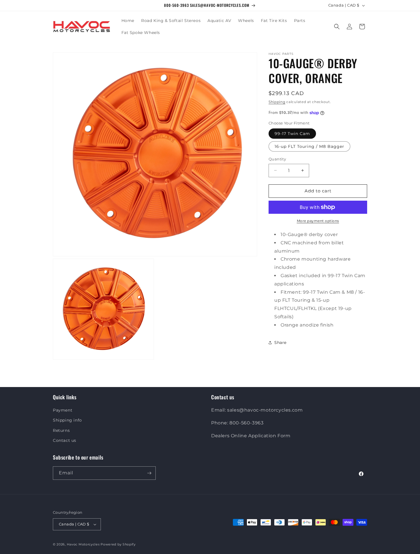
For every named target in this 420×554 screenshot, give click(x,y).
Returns (61, 430)
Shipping (277, 102)
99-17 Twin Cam (292, 133)
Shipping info (67, 420)
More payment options (318, 221)
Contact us (64, 440)
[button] (337, 26)
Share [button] (280, 342)
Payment (62, 410)
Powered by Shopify (118, 544)
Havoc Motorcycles (83, 544)
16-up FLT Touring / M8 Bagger (309, 146)
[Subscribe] (149, 473)
